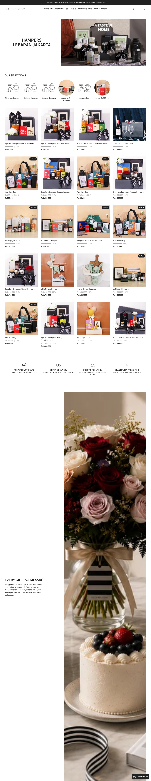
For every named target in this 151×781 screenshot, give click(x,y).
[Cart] (143, 9)
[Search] (133, 9)
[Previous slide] (116, 124)
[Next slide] (139, 90)
